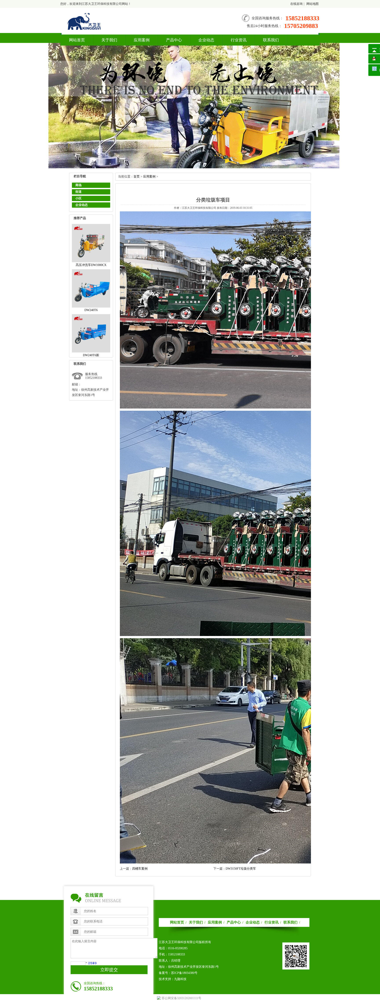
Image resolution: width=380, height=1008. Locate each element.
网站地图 (312, 3)
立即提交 (109, 969)
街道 (78, 191)
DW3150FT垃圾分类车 (241, 868)
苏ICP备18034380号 (184, 973)
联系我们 (271, 40)
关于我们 (109, 40)
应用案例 (142, 40)
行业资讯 (239, 40)
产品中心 (174, 40)
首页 (136, 176)
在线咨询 (296, 3)
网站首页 (77, 40)
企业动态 (206, 40)
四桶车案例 (140, 868)
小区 (78, 198)
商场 (78, 185)
